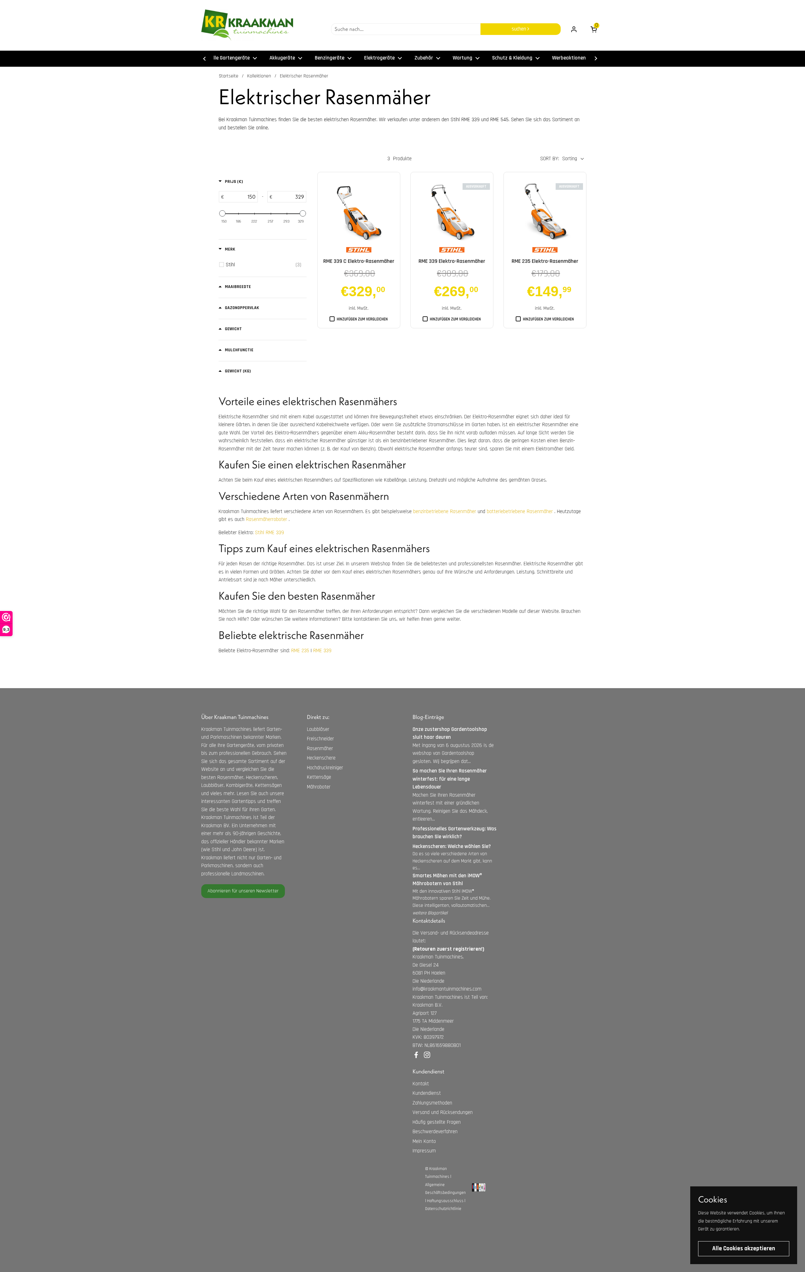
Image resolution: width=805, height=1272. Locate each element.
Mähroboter (318, 786)
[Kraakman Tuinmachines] (247, 25)
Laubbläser (318, 729)
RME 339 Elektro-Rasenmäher (452, 261)
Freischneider (320, 738)
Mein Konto (424, 1141)
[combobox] (405, 29)
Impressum (424, 1150)
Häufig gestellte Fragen (437, 1122)
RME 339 (322, 650)
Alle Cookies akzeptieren (743, 1248)
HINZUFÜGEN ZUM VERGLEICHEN (362, 319)
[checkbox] (263, 265)
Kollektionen (259, 76)
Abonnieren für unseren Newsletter (243, 891)
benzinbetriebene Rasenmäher (444, 511)
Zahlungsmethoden (432, 1103)
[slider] (222, 213)
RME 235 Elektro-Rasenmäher (545, 261)
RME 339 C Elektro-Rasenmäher (358, 261)
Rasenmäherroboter (266, 519)
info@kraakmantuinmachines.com (447, 989)
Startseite (228, 76)
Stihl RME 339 (269, 532)
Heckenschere (321, 758)
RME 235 (300, 650)
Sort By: (549, 158)
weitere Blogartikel (430, 913)
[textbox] (241, 196)
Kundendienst (427, 1093)
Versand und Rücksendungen (443, 1112)
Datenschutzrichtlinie (443, 1208)
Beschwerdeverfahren (435, 1131)
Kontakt (421, 1083)
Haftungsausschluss (445, 1200)
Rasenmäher (320, 748)
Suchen (519, 28)
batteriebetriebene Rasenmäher (520, 511)
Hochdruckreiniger (325, 767)
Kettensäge (319, 777)
